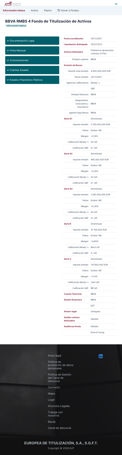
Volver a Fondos (69, 10)
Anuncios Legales (59, 406)
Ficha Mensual (17, 50)
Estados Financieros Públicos (26, 79)
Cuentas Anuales (19, 70)
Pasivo (48, 10)
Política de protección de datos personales (60, 365)
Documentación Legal (21, 40)
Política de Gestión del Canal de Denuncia (59, 378)
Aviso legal (54, 355)
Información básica (14, 10)
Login (51, 399)
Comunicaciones (18, 60)
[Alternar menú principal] (116, 4)
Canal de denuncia (59, 427)
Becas (51, 421)
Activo (34, 10)
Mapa (51, 393)
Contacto (54, 387)
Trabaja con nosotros (55, 414)
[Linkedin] (100, 356)
